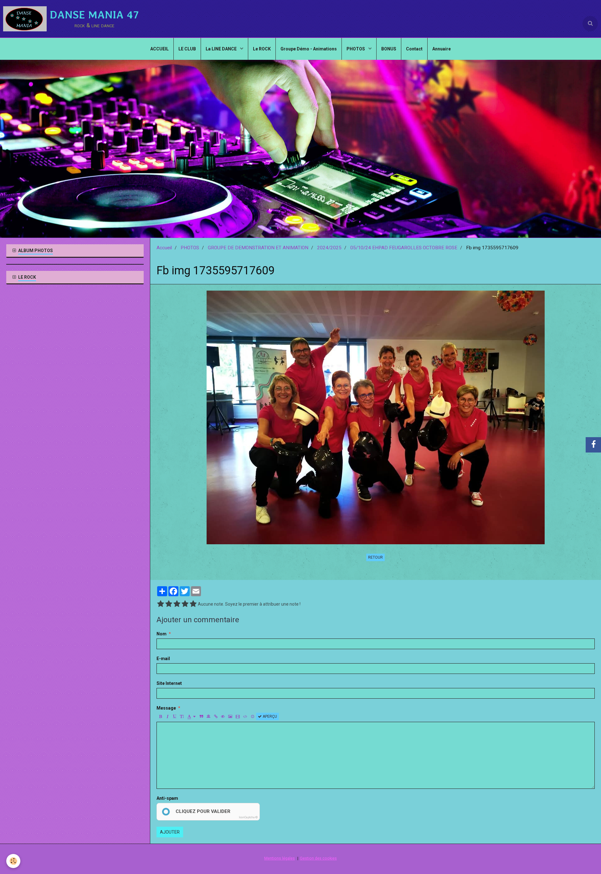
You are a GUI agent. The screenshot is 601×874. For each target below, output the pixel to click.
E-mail (163, 658)
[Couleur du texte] (192, 716)
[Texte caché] (223, 716)
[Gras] (160, 716)
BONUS (388, 48)
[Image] (230, 716)
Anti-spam (167, 798)
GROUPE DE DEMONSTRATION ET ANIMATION (258, 248)
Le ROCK (262, 48)
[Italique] (167, 716)
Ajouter (170, 832)
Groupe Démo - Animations (308, 48)
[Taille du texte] (182, 716)
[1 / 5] (160, 604)
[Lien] (215, 716)
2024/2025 (329, 248)
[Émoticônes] (252, 716)
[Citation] (201, 716)
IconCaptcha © (248, 817)
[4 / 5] (185, 604)
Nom (162, 633)
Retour (375, 557)
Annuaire (441, 48)
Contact (414, 48)
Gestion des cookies (318, 858)
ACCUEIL (159, 48)
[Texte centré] (208, 716)
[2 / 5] (168, 604)
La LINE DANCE (222, 48)
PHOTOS (356, 48)
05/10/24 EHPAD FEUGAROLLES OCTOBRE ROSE (403, 248)
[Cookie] (13, 861)
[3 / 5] (176, 604)
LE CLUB (187, 48)
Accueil (164, 248)
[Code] (245, 716)
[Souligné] (174, 716)
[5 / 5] (193, 604)
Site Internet (169, 683)
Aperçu (269, 716)
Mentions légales (279, 858)
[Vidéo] (238, 716)
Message (166, 708)
